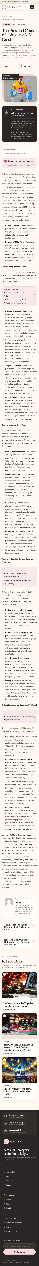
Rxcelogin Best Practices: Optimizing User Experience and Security (18, 718)
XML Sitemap (11, 1231)
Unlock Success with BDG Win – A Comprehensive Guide (16, 575)
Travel (8, 1199)
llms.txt (9, 1227)
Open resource (7, 1009)
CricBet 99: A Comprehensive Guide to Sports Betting (17, 582)
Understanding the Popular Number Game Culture (18, 294)
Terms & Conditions (14, 1222)
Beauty (9, 1176)
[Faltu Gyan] (12, 7)
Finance (9, 1203)
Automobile (10, 1172)
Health (8, 1208)
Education (10, 1185)
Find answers (19, 1252)
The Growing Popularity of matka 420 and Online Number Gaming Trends (18, 301)
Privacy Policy (12, 1218)
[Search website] (27, 7)
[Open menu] (32, 7)
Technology (10, 1195)
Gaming (10, 16)
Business (9, 1180)
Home (4, 16)
